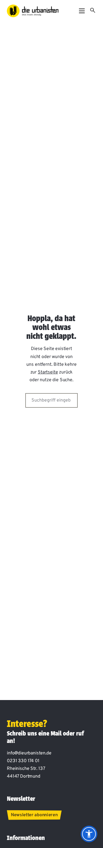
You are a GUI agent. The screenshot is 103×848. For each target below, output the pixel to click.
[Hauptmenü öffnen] (82, 11)
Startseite (48, 372)
